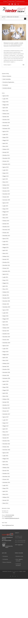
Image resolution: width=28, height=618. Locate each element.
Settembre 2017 (6, 414)
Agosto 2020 (6, 310)
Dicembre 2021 (6, 262)
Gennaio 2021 (6, 295)
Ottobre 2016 (6, 446)
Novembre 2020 (6, 301)
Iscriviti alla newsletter (18, 564)
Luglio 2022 (5, 241)
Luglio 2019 (5, 348)
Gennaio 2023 (6, 223)
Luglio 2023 (5, 205)
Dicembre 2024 (6, 155)
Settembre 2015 (6, 482)
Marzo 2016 (5, 464)
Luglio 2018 (5, 384)
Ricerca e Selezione (7, 76)
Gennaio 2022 (6, 259)
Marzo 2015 (5, 494)
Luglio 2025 (5, 134)
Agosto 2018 (6, 381)
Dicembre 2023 (6, 191)
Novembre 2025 (6, 122)
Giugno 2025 (5, 137)
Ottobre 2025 (6, 125)
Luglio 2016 (5, 455)
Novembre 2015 (6, 476)
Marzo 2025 (5, 146)
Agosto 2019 (6, 345)
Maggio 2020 (6, 318)
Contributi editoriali (7, 88)
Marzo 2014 (5, 503)
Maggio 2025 (6, 140)
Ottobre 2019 (6, 339)
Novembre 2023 (6, 194)
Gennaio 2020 (6, 330)
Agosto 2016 (6, 452)
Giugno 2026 (5, 101)
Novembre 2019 (6, 336)
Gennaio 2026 (6, 116)
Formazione (5, 85)
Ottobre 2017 (6, 411)
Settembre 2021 (6, 271)
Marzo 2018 (5, 396)
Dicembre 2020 (6, 298)
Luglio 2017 (5, 420)
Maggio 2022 (6, 247)
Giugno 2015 (5, 488)
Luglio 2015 (5, 485)
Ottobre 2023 (6, 197)
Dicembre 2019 (6, 333)
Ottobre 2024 (6, 161)
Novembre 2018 (6, 372)
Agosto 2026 (6, 95)
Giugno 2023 (5, 208)
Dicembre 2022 (6, 226)
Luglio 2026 (5, 98)
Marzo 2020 (5, 324)
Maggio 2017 (6, 426)
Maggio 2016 (6, 458)
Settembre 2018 (6, 378)
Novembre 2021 (6, 265)
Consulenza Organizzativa (8, 82)
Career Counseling (14, 44)
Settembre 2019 (6, 342)
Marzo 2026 (5, 110)
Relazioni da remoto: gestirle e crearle (13, 43)
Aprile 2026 (5, 107)
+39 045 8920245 (8, 516)
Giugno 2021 (5, 280)
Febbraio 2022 (6, 256)
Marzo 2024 (5, 182)
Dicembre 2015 (6, 473)
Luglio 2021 (5, 277)
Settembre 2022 (6, 235)
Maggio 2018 (6, 390)
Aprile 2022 (5, 250)
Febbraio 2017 (6, 434)
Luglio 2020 (5, 312)
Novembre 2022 (6, 229)
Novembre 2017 (6, 408)
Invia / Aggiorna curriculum (19, 560)
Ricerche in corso (19, 556)
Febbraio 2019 (6, 363)
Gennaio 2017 (6, 437)
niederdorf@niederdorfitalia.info (12, 518)
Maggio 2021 (6, 283)
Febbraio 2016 (6, 467)
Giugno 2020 (5, 315)
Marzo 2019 (5, 360)
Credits (14, 573)
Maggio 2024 (6, 176)
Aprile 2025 (5, 143)
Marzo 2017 (5, 431)
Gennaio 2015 (6, 500)
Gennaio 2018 (6, 402)
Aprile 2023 (5, 214)
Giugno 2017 (5, 423)
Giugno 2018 (5, 387)
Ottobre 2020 (6, 304)
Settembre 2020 (6, 307)
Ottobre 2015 (6, 479)
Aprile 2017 (5, 429)
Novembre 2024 (6, 158)
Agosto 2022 (6, 238)
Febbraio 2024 (6, 185)
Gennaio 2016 (6, 470)
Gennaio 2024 (6, 188)
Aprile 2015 (5, 491)
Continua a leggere (7, 64)
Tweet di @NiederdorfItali (8, 525)
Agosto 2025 (6, 131)
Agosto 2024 (6, 167)
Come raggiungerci (19, 544)
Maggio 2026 (6, 104)
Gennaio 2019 (6, 366)
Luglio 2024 (5, 170)
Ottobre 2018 (6, 375)
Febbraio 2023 (6, 220)
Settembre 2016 (6, 449)
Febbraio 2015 (6, 497)
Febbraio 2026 (6, 113)
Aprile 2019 (5, 357)
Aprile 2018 (5, 393)
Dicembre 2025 (6, 119)
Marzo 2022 (5, 253)
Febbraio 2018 (6, 399)
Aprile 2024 (5, 179)
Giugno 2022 (5, 244)
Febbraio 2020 (6, 327)
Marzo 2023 (5, 217)
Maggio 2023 (6, 211)
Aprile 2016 (5, 461)
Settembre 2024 (6, 164)
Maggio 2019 (6, 354)
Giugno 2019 (5, 351)
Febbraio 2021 (6, 292)
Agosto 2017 (6, 417)
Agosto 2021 (6, 274)
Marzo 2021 (5, 289)
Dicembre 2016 (6, 440)
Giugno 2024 (5, 173)
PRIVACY (20, 571)
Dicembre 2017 (6, 405)
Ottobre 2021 (6, 268)
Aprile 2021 (5, 286)
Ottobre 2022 (6, 232)
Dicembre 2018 (6, 369)
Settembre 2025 (6, 128)
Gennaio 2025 (6, 152)
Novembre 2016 (6, 443)
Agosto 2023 (6, 202)
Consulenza (5, 556)
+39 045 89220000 (9, 515)
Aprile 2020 (5, 321)
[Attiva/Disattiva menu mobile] (25, 13)
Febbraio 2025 (6, 149)
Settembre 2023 (6, 200)
